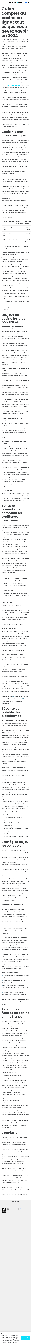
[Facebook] (26, 2)
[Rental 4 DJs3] (15, 3)
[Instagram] (28, 2)
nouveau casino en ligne (14, 85)
